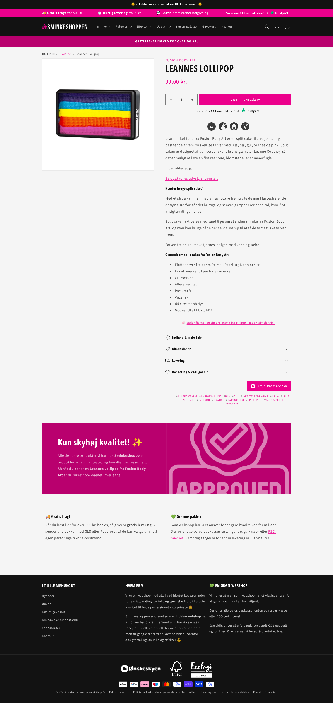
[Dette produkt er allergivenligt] (211, 127)
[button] (103, 26)
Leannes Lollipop (88, 54)
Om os (46, 604)
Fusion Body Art (180, 60)
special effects (180, 601)
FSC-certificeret (228, 616)
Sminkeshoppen (74, 692)
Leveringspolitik (211, 692)
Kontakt (48, 636)
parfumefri (236, 400)
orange (219, 400)
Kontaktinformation (265, 692)
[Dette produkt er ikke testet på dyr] (222, 127)
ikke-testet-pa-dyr (255, 396)
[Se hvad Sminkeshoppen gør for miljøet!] (201, 670)
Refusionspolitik (119, 692)
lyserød (204, 400)
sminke (159, 601)
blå (227, 396)
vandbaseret (274, 400)
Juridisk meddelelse (237, 692)
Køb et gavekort (53, 612)
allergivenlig (187, 396)
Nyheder (48, 596)
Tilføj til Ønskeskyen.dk (271, 386)
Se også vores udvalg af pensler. (191, 178)
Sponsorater (51, 628)
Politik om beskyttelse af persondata (155, 692)
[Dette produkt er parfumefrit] (234, 127)
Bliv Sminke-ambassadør (60, 620)
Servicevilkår (189, 692)
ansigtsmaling (211, 396)
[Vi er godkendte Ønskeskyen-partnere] (141, 669)
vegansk (233, 404)
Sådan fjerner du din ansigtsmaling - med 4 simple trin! (231, 322)
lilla (275, 396)
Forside (65, 54)
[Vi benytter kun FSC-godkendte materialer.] (176, 669)
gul (236, 396)
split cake (255, 400)
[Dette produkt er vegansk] (245, 127)
